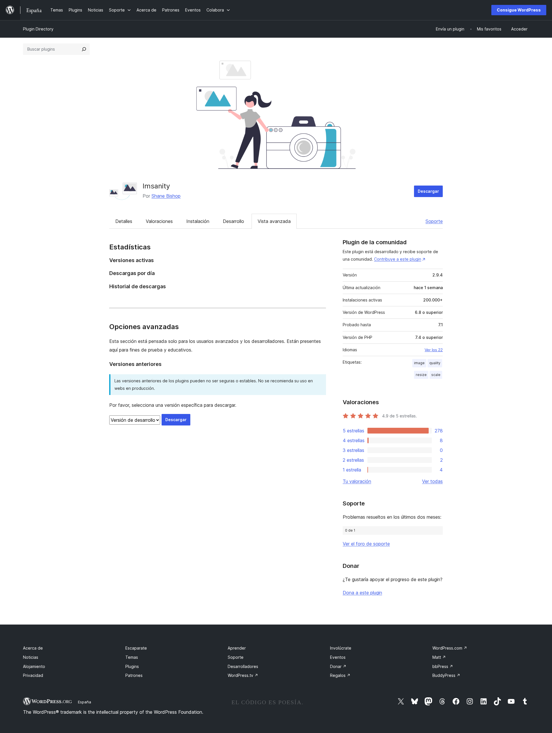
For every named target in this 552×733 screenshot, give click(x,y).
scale (435, 375)
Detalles (123, 221)
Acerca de (33, 648)
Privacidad (33, 675)
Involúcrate (340, 648)
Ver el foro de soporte (366, 544)
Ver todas (432, 481)
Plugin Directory (38, 28)
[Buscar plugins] (84, 49)
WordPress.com (449, 648)
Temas (131, 657)
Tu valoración (357, 481)
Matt (439, 657)
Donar (338, 666)
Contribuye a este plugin (397, 259)
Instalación (197, 221)
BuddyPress (446, 675)
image (419, 363)
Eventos (338, 657)
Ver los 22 (434, 350)
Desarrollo (233, 221)
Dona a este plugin (362, 592)
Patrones (134, 675)
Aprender (237, 648)
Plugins (132, 666)
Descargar (428, 191)
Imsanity (156, 186)
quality (434, 363)
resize (421, 375)
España (84, 702)
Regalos (340, 675)
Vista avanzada (274, 221)
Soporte (434, 221)
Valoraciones (159, 221)
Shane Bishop (166, 196)
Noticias (30, 657)
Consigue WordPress (519, 9)
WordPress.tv (243, 675)
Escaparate (136, 648)
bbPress (442, 666)
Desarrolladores (243, 666)
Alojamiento (34, 666)
